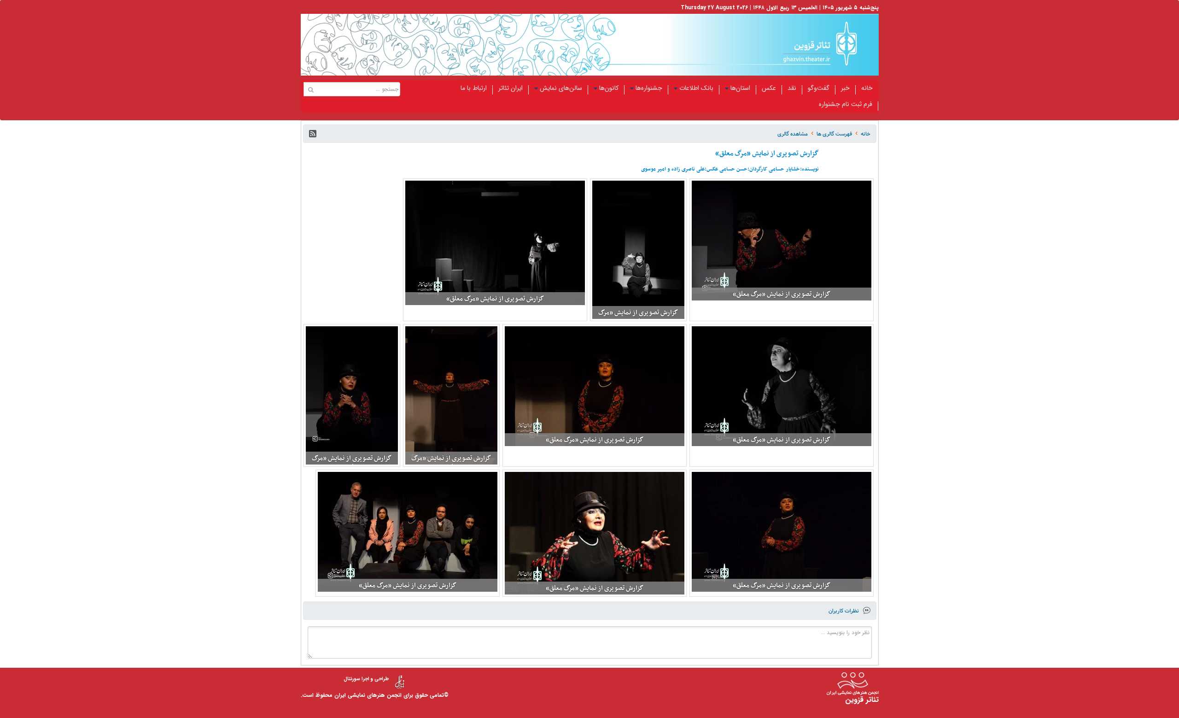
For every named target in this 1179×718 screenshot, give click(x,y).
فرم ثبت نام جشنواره (845, 104)
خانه (867, 88)
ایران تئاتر (510, 88)
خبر (845, 88)
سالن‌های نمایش (561, 88)
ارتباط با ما (474, 88)
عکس (769, 88)
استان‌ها (740, 88)
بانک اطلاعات (696, 88)
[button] (312, 133)
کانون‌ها (609, 88)
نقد (792, 88)
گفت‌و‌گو (818, 88)
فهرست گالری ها (834, 133)
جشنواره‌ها (649, 88)
